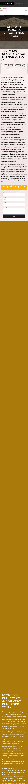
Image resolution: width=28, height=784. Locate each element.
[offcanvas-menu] (25, 10)
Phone (5, 202)
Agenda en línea (19, 3)
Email (4, 197)
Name (4, 192)
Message (5, 207)
